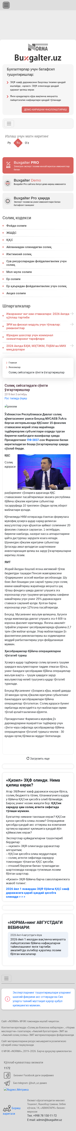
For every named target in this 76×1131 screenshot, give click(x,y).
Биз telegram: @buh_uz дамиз (30, 1083)
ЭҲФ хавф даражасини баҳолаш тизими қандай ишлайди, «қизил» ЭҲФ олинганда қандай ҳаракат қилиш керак (38, 86)
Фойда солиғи (16, 225)
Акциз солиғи (16, 293)
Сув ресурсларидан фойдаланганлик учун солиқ (36, 263)
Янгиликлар (15, 367)
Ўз (18, 143)
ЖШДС (11, 233)
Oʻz (27, 143)
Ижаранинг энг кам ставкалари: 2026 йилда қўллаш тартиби (37, 315)
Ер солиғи (13, 279)
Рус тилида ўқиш (16, 398)
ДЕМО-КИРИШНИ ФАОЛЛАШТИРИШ (45, 109)
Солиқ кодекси (16, 218)
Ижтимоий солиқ (19, 254)
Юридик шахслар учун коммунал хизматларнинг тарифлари (29, 336)
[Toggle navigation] (6, 5)
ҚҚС (9, 240)
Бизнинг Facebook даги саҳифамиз (34, 1075)
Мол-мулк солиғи (19, 272)
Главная (13, 362)
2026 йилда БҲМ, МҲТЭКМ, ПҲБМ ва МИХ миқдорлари (36, 347)
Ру (9, 143)
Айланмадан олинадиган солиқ (29, 247)
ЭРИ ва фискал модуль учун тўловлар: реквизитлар (33, 326)
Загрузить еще (39, 758)
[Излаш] (54, 136)
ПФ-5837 (33, 439)
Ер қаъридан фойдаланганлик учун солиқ (36, 286)
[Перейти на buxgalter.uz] (38, 58)
